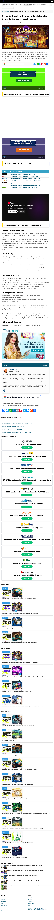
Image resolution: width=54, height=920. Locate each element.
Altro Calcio (5, 588)
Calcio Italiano (5, 832)
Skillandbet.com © (23, 917)
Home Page (4, 898)
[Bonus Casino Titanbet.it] (7, 185)
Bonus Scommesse (6, 695)
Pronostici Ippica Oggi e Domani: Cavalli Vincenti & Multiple (17, 628)
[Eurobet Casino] (27, 466)
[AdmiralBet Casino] (27, 454)
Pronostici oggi (6, 4)
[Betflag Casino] (27, 502)
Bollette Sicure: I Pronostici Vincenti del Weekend (14, 857)
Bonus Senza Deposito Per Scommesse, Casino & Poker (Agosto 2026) (20, 613)
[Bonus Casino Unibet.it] (4, 187)
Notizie (2, 910)
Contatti (30, 898)
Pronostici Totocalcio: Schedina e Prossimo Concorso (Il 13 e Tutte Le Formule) (22, 828)
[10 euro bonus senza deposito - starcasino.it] (23, 359)
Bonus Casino (5, 666)
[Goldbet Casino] (27, 526)
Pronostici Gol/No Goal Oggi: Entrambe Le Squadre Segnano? (18, 725)
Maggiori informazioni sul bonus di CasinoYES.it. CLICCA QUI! (25, 178)
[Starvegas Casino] (27, 490)
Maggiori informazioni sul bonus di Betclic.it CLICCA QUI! (24, 176)
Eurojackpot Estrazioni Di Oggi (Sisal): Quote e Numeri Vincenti (18, 799)
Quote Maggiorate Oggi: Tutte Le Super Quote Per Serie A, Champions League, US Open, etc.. (26, 813)
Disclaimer (30, 901)
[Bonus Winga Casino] (7, 187)
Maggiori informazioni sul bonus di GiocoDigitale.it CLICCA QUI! (25, 181)
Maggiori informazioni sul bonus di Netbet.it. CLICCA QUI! (24, 183)
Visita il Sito (27, 447)
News (4, 1)
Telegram (30, 905)
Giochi (2, 909)
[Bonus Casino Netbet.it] (23, 158)
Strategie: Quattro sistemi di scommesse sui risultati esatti (23, 886)
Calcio (4, 715)
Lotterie (4, 788)
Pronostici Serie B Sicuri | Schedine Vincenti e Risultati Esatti (17, 842)
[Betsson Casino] (27, 514)
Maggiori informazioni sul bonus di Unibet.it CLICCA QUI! (24, 187)
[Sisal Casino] (27, 561)
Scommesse (5, 803)
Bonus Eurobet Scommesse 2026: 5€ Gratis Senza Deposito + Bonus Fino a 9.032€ (23, 706)
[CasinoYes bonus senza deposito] (4, 178)
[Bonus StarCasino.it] (4, 185)
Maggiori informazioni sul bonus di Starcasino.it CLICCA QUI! (25, 185)
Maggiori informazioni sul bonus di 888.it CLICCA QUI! (23, 174)
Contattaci (43, 4)
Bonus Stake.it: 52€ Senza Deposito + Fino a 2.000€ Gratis (17, 691)
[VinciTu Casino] (27, 549)
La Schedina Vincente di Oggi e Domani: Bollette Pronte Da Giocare (19, 642)
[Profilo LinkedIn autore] (4, 391)
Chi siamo (30, 899)
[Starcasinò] (27, 478)
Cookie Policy (31, 903)
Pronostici (3, 899)
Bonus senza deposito (16, 4)
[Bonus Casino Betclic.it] (4, 176)
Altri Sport (5, 617)
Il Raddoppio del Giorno (8, 740)
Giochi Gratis (36, 4)
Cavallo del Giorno (27, 4)
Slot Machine (4, 905)
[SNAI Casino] (27, 442)
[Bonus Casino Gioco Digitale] (4, 181)
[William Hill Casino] (27, 537)
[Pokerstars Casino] (27, 573)
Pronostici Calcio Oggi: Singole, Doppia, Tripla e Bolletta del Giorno (19, 598)
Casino (2, 903)
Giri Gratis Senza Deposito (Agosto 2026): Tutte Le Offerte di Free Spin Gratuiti (22, 677)
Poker (2, 907)
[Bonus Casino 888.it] (23, 89)
